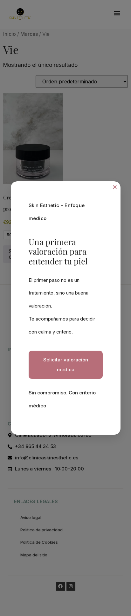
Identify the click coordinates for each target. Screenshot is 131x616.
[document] (65, 308)
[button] (114, 187)
